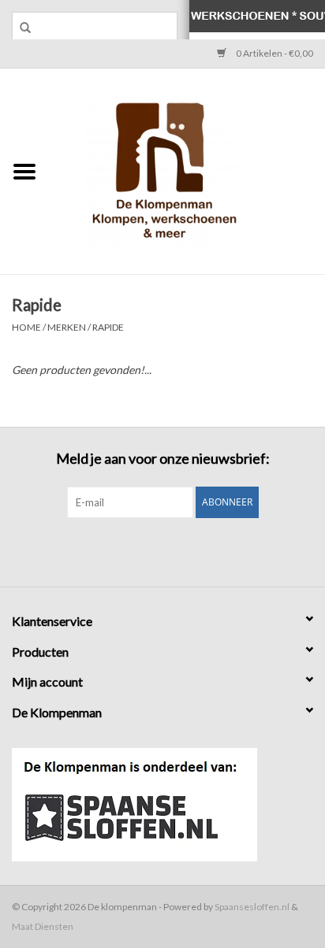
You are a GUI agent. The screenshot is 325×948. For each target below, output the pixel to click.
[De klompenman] (187, 169)
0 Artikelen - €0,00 (273, 53)
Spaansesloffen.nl (252, 907)
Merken (66, 327)
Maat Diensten (42, 926)
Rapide (108, 327)
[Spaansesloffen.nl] (162, 804)
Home (26, 327)
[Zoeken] (20, 27)
